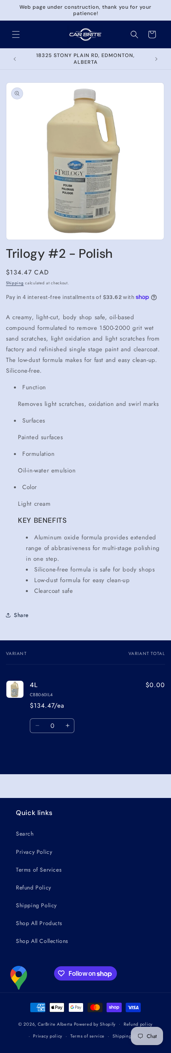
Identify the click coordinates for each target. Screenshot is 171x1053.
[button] (16, 34)
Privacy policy (47, 1036)
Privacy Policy (34, 852)
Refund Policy (33, 887)
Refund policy (138, 1024)
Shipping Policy (36, 905)
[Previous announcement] (14, 59)
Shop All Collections (42, 941)
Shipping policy (129, 1036)
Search (25, 834)
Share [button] (21, 615)
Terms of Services (39, 870)
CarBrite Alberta (55, 1024)
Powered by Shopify (95, 1024)
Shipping (15, 283)
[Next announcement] (156, 59)
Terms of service (87, 1036)
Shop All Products (39, 923)
